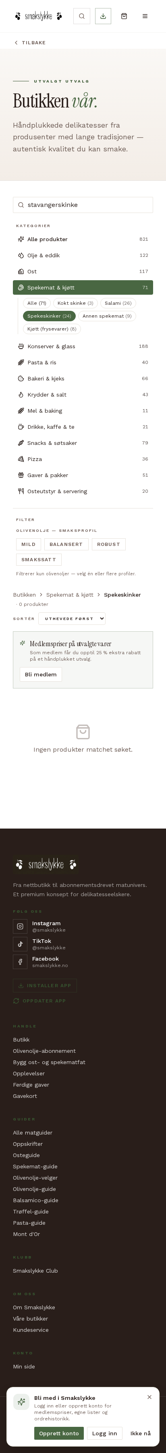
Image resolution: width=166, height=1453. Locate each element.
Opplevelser (29, 1073)
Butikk (21, 1039)
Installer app (49, 985)
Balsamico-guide (35, 1200)
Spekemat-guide (35, 1166)
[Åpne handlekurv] (124, 16)
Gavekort (25, 1096)
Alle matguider (32, 1132)
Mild (28, 544)
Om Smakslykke (34, 1307)
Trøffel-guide (31, 1211)
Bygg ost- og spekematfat (49, 1062)
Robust (108, 544)
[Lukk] (149, 1397)
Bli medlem (41, 674)
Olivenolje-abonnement (44, 1051)
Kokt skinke (75, 303)
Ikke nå (141, 1433)
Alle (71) (36, 303)
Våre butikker (30, 1318)
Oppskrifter (28, 1144)
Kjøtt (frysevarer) (52, 329)
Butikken (24, 594)
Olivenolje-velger (35, 1177)
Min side (24, 1366)
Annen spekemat (107, 316)
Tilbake (34, 42)
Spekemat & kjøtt (69, 594)
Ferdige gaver (31, 1084)
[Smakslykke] (38, 16)
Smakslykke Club (35, 1270)
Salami (118, 303)
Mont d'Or (26, 1234)
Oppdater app (44, 1001)
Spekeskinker (49, 316)
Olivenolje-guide (34, 1189)
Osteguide (26, 1155)
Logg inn (104, 1433)
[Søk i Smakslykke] (81, 16)
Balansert (66, 544)
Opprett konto (59, 1433)
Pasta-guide (29, 1222)
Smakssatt (38, 559)
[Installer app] (103, 16)
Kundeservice (31, 1330)
